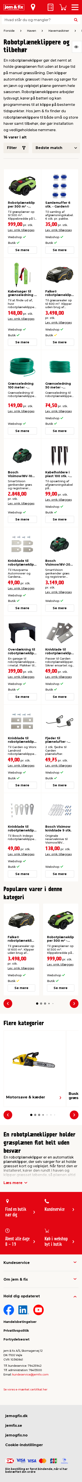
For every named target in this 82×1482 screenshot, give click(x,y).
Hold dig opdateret (21, 1296)
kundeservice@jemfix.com (30, 1374)
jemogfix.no (16, 1435)
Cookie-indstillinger (24, 1445)
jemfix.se (13, 1425)
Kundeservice (16, 1263)
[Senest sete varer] (77, 47)
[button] (37, 1003)
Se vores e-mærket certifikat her (25, 1389)
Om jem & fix (15, 1279)
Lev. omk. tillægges (21, 230)
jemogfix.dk (16, 1416)
